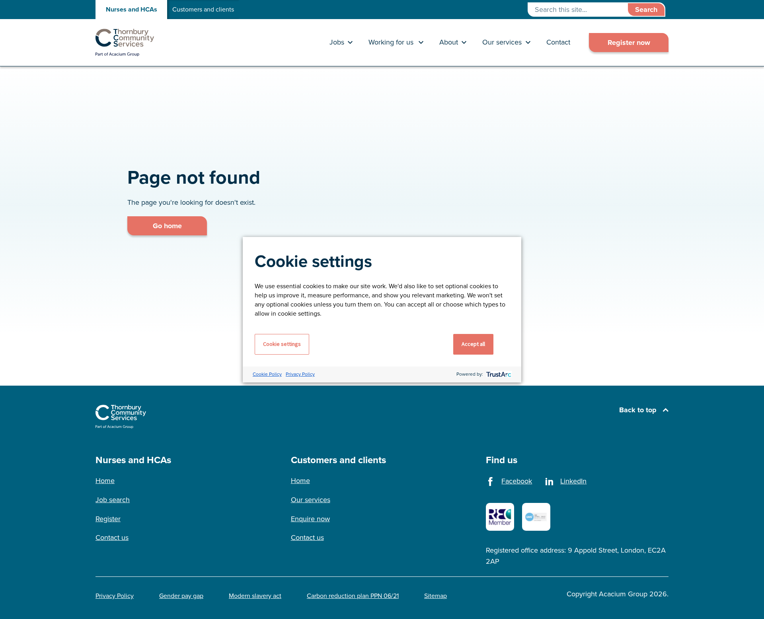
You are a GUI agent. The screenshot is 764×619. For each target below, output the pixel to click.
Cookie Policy (267, 374)
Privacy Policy (300, 374)
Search (646, 9)
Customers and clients (203, 9)
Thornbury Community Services (125, 42)
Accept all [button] (473, 343)
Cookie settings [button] (282, 343)
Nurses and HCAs (131, 9)
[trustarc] (498, 374)
